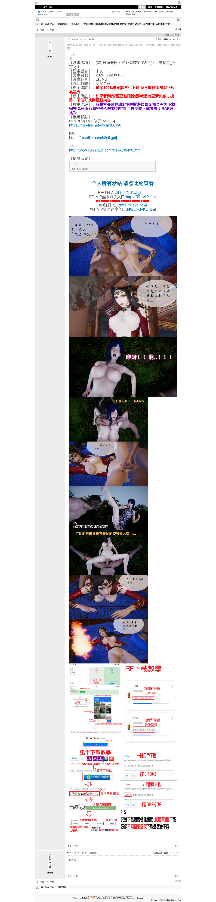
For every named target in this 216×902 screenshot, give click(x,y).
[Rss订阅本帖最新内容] (174, 24)
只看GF (159, 39)
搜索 (150, 7)
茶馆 (128, 11)
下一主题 (50, 30)
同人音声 (159, 11)
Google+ (154, 900)
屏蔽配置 (159, 7)
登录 (45, 7)
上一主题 (40, 30)
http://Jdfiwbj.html (132, 192)
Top (179, 900)
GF (68, 39)
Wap (174, 900)
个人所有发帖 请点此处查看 (123, 183)
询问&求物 (136, 11)
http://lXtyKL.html (141, 209)
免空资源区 (148, 11)
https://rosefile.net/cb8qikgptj (93, 138)
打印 (177, 35)
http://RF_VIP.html (141, 197)
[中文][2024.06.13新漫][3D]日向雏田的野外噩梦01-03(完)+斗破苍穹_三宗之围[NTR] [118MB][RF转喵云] (127, 24)
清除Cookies (165, 900)
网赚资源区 (131, 14)
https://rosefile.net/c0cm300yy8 (95, 125)
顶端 (176, 846)
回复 (69, 846)
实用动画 (169, 11)
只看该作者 (157, 853)
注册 (51, 7)
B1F (69, 853)
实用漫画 (75, 24)
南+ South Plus (47, 24)
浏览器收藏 (168, 35)
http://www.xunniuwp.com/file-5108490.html (105, 150)
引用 (76, 846)
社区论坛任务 (171, 7)
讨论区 (142, 7)
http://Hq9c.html (133, 205)
